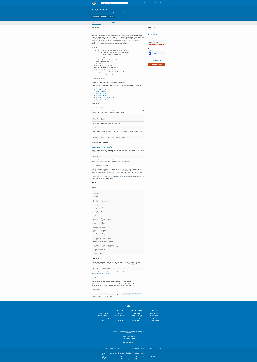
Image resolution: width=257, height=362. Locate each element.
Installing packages (103, 313)
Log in (156, 3)
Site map (128, 340)
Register (162, 3)
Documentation (153, 34)
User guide (102, 317)
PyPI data (151, 40)
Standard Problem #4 (99, 93)
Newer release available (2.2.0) (156, 44)
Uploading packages (102, 315)
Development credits (136, 320)
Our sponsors (120, 320)
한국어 (159, 348)
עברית (151, 348)
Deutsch (132, 348)
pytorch (118, 37)
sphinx (126, 262)
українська (123, 348)
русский (147, 348)
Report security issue (153, 315)
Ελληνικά (128, 348)
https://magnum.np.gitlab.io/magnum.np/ (101, 273)
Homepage (152, 30)
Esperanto (155, 348)
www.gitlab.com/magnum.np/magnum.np (132, 293)
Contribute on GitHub (136, 315)
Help (141, 3)
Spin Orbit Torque (98, 91)
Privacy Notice (153, 319)
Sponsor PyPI (137, 319)
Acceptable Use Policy (153, 320)
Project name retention (103, 319)
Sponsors (151, 3)
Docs (145, 3)
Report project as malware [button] (157, 64)
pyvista (110, 73)
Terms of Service (153, 313)
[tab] (96, 23)
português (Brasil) (117, 348)
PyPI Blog (120, 313)
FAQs (103, 320)
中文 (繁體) (143, 348)
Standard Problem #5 (99, 95)
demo (119, 82)
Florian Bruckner (155, 60)
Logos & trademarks (120, 319)
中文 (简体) (137, 348)
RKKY (95, 88)
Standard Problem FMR (99, 99)
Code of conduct (153, 317)
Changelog (152, 32)
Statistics (120, 317)
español (103, 348)
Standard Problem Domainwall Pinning (103, 97)
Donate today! (128, 332)
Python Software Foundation (128, 336)
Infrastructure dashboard (119, 315)
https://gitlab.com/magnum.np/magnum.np (102, 147)
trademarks (141, 335)
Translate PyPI (136, 317)
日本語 (111, 348)
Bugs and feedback (137, 313)
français (107, 348)
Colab (98, 88)
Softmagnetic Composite (99, 90)
